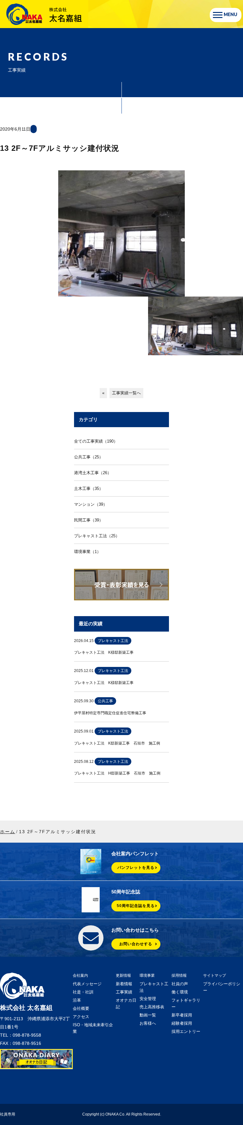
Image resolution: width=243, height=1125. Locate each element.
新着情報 (124, 983)
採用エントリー (185, 1031)
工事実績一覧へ (126, 393)
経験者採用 (181, 1023)
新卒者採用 (181, 1015)
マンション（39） (90, 504)
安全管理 (148, 998)
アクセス (81, 1016)
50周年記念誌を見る (136, 906)
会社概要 (81, 1008)
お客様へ (148, 1023)
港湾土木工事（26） (92, 472)
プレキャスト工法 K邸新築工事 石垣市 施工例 (117, 743)
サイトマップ (214, 975)
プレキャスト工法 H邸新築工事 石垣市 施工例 (117, 773)
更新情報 (123, 975)
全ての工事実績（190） (96, 441)
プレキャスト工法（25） (97, 535)
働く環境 (179, 992)
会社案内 (80, 975)
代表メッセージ (87, 983)
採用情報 (179, 975)
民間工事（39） (88, 520)
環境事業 (147, 975)
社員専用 (7, 1114)
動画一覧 (148, 1015)
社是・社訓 (83, 992)
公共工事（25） (88, 457)
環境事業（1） (87, 551)
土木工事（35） (88, 488)
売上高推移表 (152, 1006)
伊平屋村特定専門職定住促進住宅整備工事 (110, 713)
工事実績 (124, 992)
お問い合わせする (135, 944)
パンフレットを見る (135, 867)
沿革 (77, 1000)
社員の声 (179, 983)
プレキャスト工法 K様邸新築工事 (104, 652)
